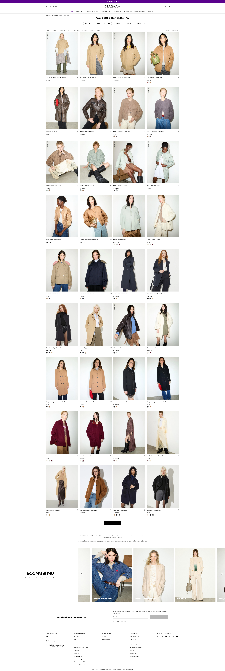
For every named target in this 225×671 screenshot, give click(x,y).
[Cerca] (166, 6)
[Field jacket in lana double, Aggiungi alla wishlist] (178, 77)
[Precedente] (81, 573)
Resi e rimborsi (77, 644)
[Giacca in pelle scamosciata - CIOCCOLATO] (117, 136)
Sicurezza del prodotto (79, 664)
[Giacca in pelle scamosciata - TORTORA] (114, 136)
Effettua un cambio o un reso (81, 647)
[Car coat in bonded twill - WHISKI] (83, 407)
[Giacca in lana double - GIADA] (117, 244)
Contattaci (76, 636)
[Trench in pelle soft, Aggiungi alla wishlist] (77, 131)
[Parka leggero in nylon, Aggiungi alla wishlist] (178, 185)
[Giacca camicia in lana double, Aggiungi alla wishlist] (111, 510)
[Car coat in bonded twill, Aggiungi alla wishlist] (111, 401)
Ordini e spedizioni (78, 642)
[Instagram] (158, 637)
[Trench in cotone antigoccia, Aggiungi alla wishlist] (111, 77)
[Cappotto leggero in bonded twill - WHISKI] (49, 407)
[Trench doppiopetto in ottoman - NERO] (148, 298)
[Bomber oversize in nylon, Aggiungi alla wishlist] (77, 185)
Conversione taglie (78, 659)
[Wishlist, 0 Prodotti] (174, 6)
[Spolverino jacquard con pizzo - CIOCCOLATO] (114, 461)
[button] (170, 6)
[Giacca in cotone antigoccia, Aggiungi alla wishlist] (144, 77)
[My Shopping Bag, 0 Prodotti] (177, 6)
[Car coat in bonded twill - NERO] (80, 407)
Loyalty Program (106, 639)
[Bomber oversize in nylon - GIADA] (47, 190)
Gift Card (104, 636)
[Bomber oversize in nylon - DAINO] (49, 190)
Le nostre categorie (134, 656)
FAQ (75, 639)
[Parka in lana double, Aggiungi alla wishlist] (178, 347)
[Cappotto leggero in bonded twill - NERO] (47, 407)
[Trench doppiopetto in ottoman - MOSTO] (153, 298)
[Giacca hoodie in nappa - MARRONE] (114, 190)
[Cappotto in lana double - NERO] (119, 515)
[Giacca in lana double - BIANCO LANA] (114, 244)
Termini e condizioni (134, 636)
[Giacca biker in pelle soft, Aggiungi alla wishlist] (111, 131)
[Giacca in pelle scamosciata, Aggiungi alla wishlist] (144, 131)
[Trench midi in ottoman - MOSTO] (117, 298)
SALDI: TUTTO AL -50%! (113, 1)
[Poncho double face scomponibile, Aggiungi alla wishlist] (77, 77)
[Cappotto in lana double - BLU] (117, 515)
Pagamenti (76, 650)
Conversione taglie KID (79, 661)
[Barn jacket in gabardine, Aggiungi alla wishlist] (77, 293)
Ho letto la (121, 621)
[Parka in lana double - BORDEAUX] (150, 352)
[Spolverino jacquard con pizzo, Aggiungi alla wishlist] (144, 456)
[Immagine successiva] (75, 53)
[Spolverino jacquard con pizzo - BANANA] (117, 461)
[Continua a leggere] (112, 545)
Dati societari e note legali (135, 647)
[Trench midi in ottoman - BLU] (114, 298)
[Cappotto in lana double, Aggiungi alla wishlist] (144, 510)
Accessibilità (132, 659)
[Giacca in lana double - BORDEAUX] (119, 244)
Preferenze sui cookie (134, 644)
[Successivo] (144, 23)
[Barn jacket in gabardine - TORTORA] (47, 298)
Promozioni (76, 653)
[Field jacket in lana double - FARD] (148, 82)
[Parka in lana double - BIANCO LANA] (148, 352)
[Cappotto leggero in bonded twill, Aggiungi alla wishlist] (77, 401)
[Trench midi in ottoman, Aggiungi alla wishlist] (144, 293)
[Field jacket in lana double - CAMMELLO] (150, 82)
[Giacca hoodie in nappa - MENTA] (117, 190)
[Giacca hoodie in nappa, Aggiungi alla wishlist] (144, 185)
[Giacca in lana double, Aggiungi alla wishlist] (144, 239)
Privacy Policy (124, 621)
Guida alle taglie (78, 656)
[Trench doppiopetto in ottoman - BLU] (150, 298)
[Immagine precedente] (49, 53)
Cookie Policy (132, 642)
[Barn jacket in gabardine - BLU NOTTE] (49, 298)
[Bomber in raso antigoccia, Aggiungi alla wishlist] (77, 239)
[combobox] (175, 30)
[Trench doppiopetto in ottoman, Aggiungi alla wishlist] (178, 293)
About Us (131, 650)
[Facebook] (162, 637)
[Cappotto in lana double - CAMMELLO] (114, 515)
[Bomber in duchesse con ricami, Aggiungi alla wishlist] (111, 239)
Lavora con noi (132, 653)
